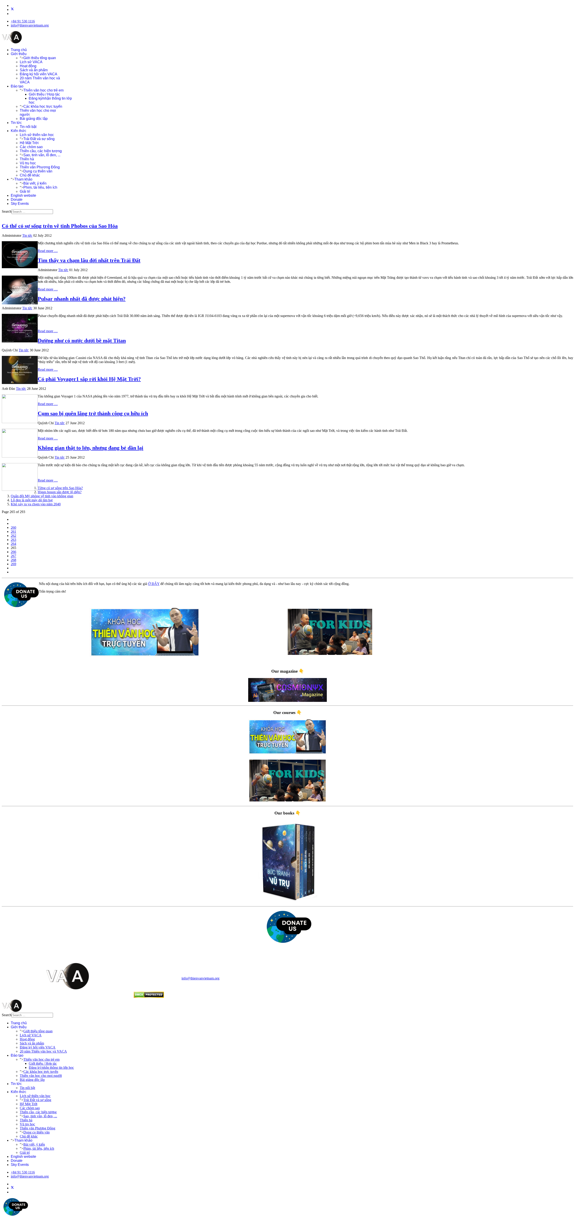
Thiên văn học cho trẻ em (43, 90)
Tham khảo (23, 179)
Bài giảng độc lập (34, 118)
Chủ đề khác (30, 175)
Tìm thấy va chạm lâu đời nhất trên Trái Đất (89, 260)
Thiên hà (27, 159)
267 (13, 556)
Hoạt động (28, 66)
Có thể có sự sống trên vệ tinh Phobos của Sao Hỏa (60, 226)
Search (6, 211)
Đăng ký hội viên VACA (38, 74)
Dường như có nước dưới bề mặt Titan (82, 341)
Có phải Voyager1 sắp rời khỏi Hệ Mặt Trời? (89, 379)
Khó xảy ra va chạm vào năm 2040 (36, 504)
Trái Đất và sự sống (39, 139)
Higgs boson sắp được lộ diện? (60, 492)
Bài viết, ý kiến (34, 183)
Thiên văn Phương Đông (40, 167)
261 (13, 531)
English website (23, 195)
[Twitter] (12, 9)
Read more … (48, 251)
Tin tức (16, 123)
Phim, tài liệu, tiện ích (40, 187)
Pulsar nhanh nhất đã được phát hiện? (82, 299)
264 (13, 544)
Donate (16, 199)
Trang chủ (19, 50)
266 (13, 552)
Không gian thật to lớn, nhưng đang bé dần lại (90, 448)
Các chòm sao (31, 147)
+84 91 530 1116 (23, 21)
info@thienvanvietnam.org (30, 25)
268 (13, 560)
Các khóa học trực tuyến (42, 106)
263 (13, 540)
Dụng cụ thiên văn (37, 171)
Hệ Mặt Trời (29, 143)
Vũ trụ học (28, 163)
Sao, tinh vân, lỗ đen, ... (41, 155)
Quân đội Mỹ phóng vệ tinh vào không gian (42, 496)
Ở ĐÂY (153, 584)
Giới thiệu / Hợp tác (44, 94)
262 (13, 536)
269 (13, 564)
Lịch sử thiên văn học (37, 135)
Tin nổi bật (28, 127)
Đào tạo (17, 86)
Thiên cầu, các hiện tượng (41, 151)
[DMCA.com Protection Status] (149, 997)
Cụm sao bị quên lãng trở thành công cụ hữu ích (93, 413)
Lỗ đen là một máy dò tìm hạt (32, 500)
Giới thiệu (19, 54)
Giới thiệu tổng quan (39, 58)
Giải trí (25, 191)
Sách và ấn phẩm (34, 70)
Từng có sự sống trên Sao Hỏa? (60, 488)
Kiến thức (18, 131)
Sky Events (20, 203)
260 (13, 527)
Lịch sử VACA (31, 62)
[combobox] (32, 211)
